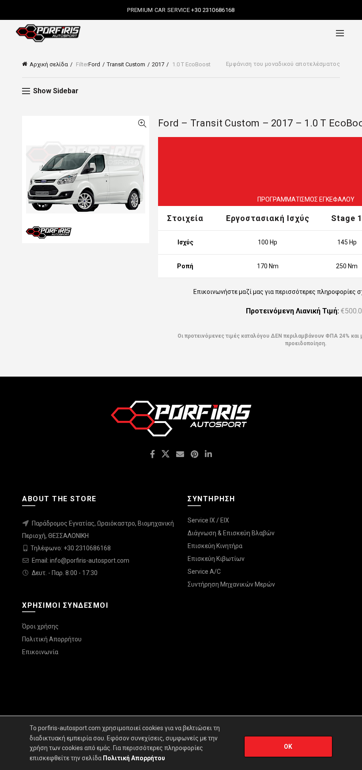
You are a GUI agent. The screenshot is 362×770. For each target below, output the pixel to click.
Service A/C (204, 571)
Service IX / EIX (208, 520)
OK (288, 746)
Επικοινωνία (40, 652)
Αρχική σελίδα (49, 64)
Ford (94, 64)
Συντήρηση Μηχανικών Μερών (231, 584)
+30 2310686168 (212, 10)
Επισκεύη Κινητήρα (215, 545)
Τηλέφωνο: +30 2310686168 (70, 548)
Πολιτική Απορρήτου (52, 639)
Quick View (142, 123)
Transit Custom (126, 64)
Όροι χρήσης (40, 626)
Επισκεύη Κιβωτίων (216, 558)
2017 (158, 64)
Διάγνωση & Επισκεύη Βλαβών (231, 533)
